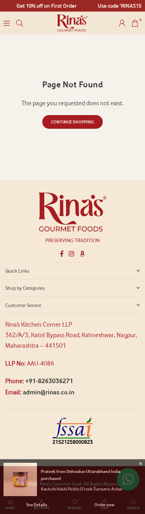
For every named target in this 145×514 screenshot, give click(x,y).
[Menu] (6, 23)
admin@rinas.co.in (48, 392)
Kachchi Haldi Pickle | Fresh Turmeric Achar (81, 489)
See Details (36, 504)
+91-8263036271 (49, 381)
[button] (135, 23)
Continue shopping (72, 122)
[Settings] (122, 23)
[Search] (19, 23)
